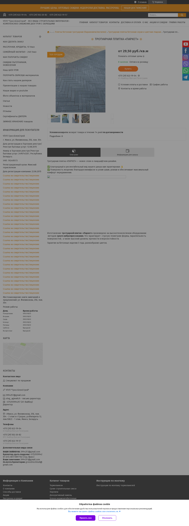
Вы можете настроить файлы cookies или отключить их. (93, 511)
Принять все (86, 518)
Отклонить (107, 518)
